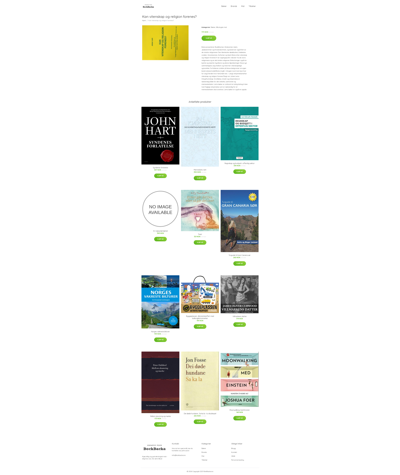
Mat (242, 6)
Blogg (233, 448)
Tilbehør (252, 6)
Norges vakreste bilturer (160, 332)
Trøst (200, 234)
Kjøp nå (209, 38)
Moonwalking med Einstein (240, 410)
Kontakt (234, 452)
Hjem (144, 20)
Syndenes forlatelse (160, 168)
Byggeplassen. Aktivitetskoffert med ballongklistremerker (200, 317)
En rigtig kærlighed (160, 231)
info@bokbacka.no (179, 455)
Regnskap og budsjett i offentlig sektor (240, 163)
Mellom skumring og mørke (160, 416)
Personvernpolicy (237, 460)
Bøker (224, 6)
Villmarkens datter (240, 316)
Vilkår (233, 456)
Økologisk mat (221, 27)
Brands (234, 6)
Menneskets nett (200, 170)
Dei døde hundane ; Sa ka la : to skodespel (200, 413)
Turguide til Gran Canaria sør (240, 255)
